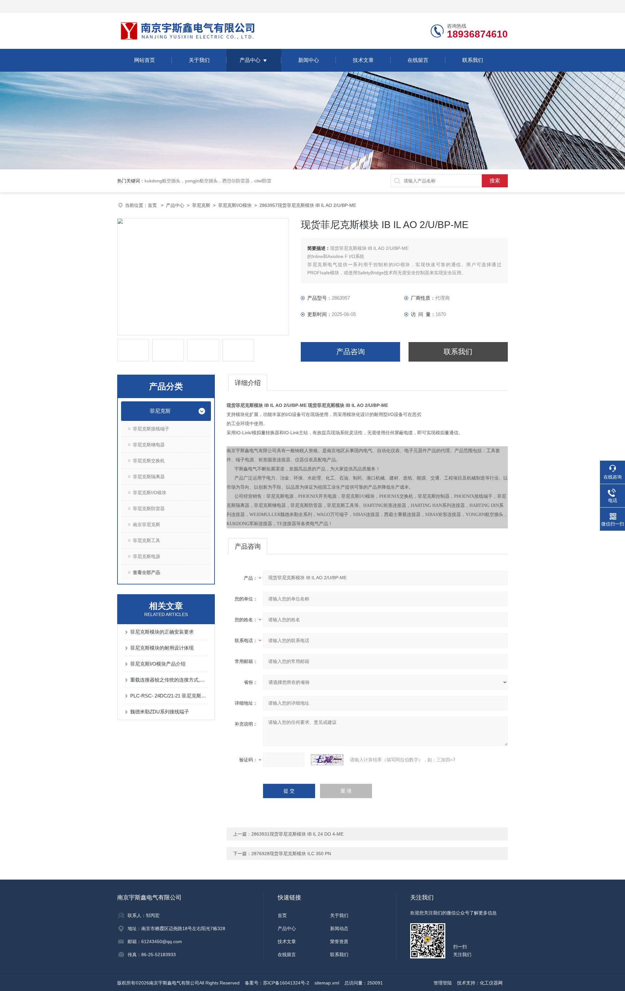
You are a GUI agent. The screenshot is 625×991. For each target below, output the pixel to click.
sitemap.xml (326, 982)
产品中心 (250, 60)
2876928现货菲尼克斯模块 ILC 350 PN (291, 853)
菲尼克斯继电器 (149, 444)
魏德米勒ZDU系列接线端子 (159, 711)
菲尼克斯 (201, 205)
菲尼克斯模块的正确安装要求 (162, 632)
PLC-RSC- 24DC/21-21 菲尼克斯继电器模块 (169, 695)
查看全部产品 (146, 572)
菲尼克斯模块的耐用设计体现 (162, 648)
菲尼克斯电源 (146, 556)
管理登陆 (443, 982)
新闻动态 (339, 928)
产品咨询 (350, 352)
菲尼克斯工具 (146, 540)
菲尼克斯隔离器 (149, 476)
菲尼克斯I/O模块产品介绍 (158, 664)
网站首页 (144, 60)
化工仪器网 (491, 982)
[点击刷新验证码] (327, 759)
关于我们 (199, 60)
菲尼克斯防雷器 (149, 508)
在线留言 (418, 60)
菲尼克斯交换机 (149, 460)
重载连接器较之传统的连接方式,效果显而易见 (169, 679)
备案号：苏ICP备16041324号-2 (277, 982)
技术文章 (363, 60)
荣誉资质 (339, 941)
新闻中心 (308, 60)
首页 (153, 205)
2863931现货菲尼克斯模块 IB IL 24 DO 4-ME (297, 834)
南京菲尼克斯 (146, 524)
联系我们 (472, 60)
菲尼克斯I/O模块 (235, 205)
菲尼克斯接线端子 (151, 428)
